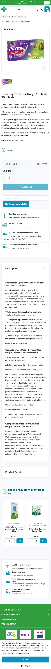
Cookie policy (7, 653)
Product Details (13, 472)
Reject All (25, 666)
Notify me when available (16, 204)
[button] (36, 9)
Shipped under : (41, 164)
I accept (26, 659)
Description (11, 268)
